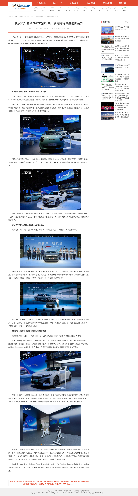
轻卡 (116, 10)
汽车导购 (90, 3)
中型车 (60, 10)
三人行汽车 (35, 28)
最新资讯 (41, 3)
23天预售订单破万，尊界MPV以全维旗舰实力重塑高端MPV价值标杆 (122, 48)
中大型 (68, 10)
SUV (84, 10)
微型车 (35, 10)
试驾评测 (107, 3)
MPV (92, 10)
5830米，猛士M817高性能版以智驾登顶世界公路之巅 (122, 39)
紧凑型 (52, 10)
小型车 (44, 10)
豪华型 (76, 10)
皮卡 (108, 10)
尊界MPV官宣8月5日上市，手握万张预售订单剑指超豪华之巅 (122, 58)
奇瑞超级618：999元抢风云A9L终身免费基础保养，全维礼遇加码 (122, 115)
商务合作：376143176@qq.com (98, 493)
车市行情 (57, 3)
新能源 (122, 3)
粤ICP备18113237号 (69, 493)
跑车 (100, 10)
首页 (16, 16)
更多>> (127, 22)
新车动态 (74, 3)
